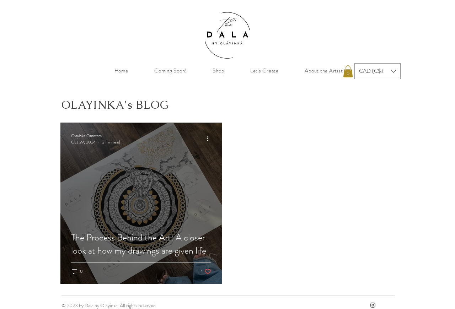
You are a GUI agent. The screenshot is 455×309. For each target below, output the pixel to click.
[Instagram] (373, 305)
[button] (348, 71)
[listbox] (377, 71)
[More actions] (210, 139)
